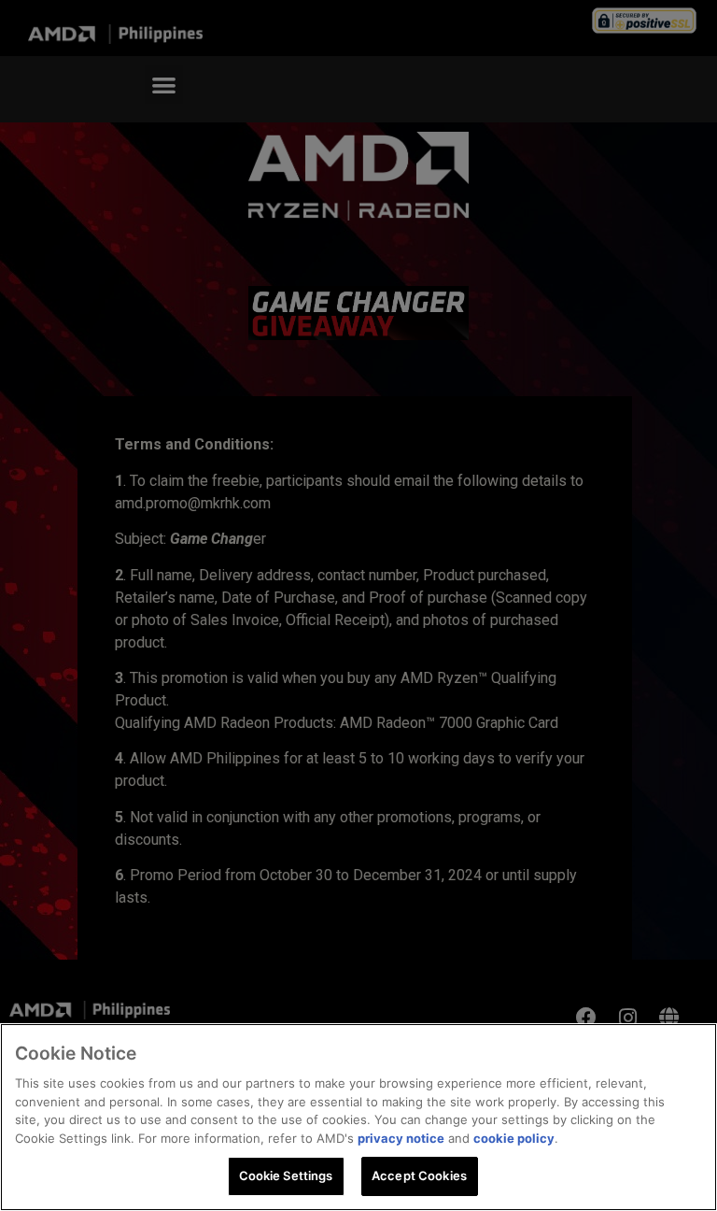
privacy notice (401, 1138)
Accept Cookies (419, 1175)
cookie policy (514, 1138)
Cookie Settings (286, 1175)
